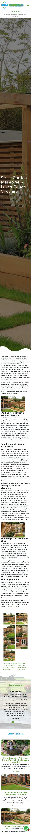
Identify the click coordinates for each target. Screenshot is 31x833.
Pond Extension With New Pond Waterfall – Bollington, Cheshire (15, 750)
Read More (15, 762)
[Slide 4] (18, 713)
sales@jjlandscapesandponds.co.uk (15, 14)
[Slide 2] (13, 713)
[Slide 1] (10, 713)
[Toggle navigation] (28, 5)
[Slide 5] (21, 713)
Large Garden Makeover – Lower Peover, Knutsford (15, 784)
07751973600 (15, 16)
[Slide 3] (15, 713)
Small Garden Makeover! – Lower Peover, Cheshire (15, 818)
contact (10, 606)
